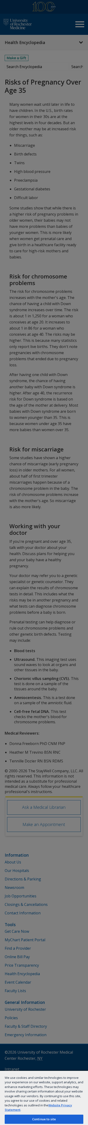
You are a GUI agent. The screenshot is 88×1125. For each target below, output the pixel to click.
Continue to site (44, 1119)
